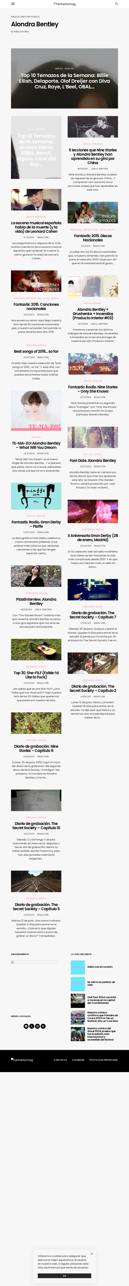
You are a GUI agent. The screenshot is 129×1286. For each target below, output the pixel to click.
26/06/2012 (29, 756)
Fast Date (88, 454)
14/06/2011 (86, 696)
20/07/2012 (85, 466)
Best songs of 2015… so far (36, 351)
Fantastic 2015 (34, 298)
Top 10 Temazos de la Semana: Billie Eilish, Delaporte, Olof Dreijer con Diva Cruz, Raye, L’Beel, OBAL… (64, 81)
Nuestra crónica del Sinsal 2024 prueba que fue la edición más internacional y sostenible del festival (101, 1034)
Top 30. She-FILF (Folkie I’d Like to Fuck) (36, 675)
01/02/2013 (29, 683)
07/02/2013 (85, 397)
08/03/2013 (26, 609)
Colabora (78, 1059)
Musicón (69, 68)
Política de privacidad (104, 1059)
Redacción (43, 237)
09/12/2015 (29, 314)
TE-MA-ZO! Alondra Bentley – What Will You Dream (36, 445)
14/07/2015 (29, 453)
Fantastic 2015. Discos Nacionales (93, 238)
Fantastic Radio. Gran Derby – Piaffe (36, 524)
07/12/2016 (29, 237)
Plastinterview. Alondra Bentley (36, 601)
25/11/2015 (83, 324)
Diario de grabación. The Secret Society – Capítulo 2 (93, 688)
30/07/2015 (29, 357)
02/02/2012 (85, 545)
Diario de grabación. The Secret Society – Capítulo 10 (36, 825)
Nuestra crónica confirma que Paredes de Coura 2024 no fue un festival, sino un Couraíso (102, 1017)
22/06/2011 (29, 915)
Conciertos (88, 529)
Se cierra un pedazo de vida (101, 983)
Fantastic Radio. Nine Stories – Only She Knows (92, 389)
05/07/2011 (29, 833)
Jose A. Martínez (43, 609)
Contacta (60, 1059)
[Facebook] (26, 1026)
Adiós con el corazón (99, 967)
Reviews (97, 303)
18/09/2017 (83, 168)
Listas (46, 298)
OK (64, 1276)
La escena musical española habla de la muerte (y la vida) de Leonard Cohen (36, 227)
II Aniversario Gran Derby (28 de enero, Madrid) (93, 537)
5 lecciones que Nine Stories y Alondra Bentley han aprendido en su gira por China (93, 156)
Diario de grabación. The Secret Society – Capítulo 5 (36, 906)
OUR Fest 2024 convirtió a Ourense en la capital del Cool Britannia (101, 1000)
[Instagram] (37, 1026)
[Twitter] (31, 1026)
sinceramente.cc (64, 637)
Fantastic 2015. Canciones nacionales (36, 306)
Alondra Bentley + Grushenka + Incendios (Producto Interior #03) (92, 314)
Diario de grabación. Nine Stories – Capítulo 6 (36, 748)
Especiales (40, 216)
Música (59, 68)
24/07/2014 (29, 532)
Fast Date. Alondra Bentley (93, 460)
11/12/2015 (85, 246)
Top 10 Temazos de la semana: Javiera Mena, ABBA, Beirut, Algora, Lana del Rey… (36, 150)
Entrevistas (31, 593)
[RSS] (43, 1026)
